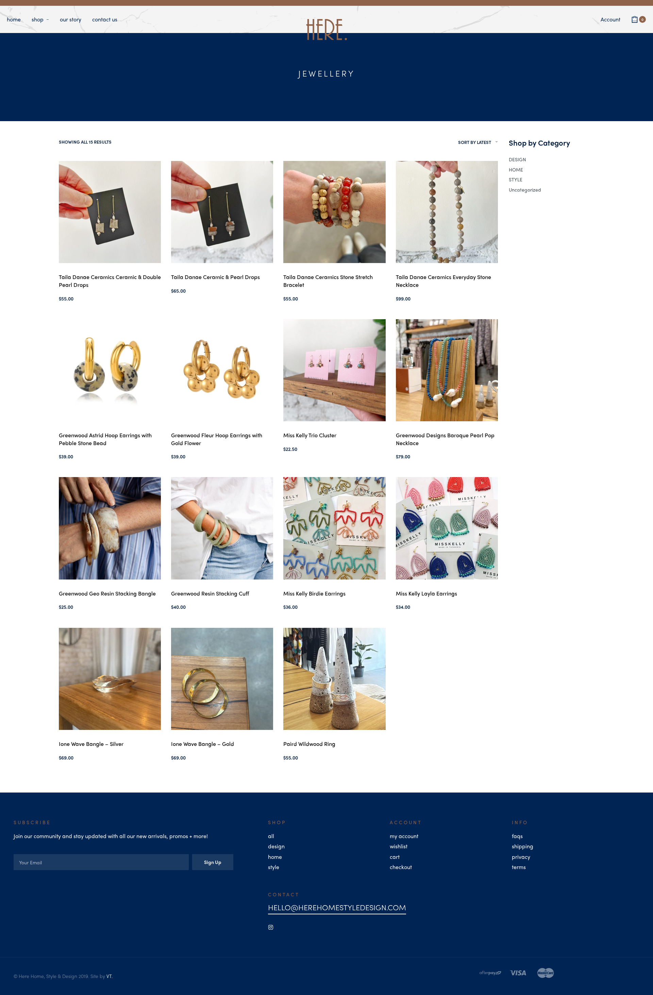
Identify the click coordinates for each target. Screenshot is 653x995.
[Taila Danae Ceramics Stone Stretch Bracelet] (334, 212)
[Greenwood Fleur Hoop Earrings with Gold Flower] (222, 370)
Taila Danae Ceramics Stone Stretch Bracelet (328, 280)
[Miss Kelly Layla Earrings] (447, 528)
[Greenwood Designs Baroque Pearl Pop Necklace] (447, 370)
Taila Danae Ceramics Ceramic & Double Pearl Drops (110, 280)
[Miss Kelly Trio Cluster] (334, 370)
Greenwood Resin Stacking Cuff (210, 593)
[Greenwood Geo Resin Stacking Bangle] (110, 528)
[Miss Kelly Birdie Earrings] (334, 528)
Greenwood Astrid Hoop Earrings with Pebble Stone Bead (105, 438)
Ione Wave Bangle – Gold (202, 744)
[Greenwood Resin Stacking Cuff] (222, 528)
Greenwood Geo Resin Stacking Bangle (107, 593)
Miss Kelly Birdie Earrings (314, 593)
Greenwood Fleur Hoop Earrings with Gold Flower (216, 438)
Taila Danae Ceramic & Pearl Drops (215, 277)
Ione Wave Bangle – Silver (91, 744)
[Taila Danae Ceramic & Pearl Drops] (222, 212)
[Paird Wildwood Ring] (334, 679)
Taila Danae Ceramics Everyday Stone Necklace (443, 280)
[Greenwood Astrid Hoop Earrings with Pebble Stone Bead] (110, 370)
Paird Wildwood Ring (309, 744)
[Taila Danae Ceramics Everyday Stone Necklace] (447, 212)
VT (109, 976)
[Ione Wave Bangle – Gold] (222, 679)
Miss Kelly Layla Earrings (426, 593)
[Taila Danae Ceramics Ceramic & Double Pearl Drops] (110, 212)
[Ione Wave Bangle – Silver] (110, 679)
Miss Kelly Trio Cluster (309, 435)
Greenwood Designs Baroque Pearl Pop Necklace (445, 438)
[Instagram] (270, 927)
